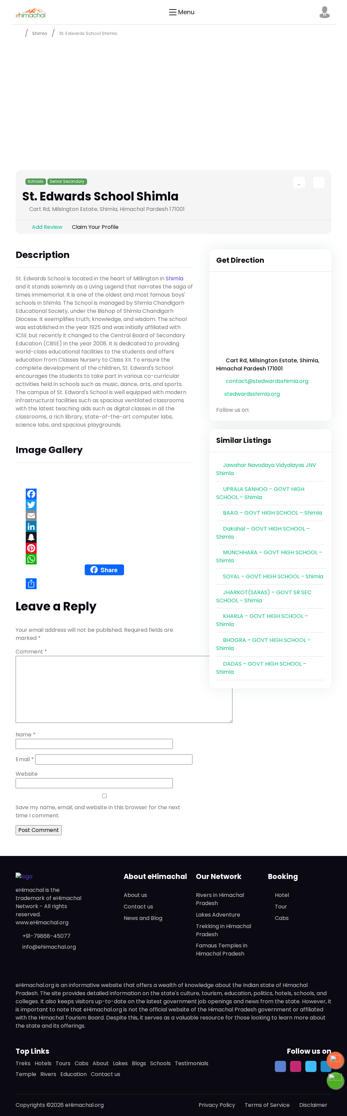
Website (27, 774)
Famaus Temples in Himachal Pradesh (221, 950)
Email (25, 759)
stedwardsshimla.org (251, 394)
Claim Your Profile (95, 227)
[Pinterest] (104, 548)
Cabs (282, 918)
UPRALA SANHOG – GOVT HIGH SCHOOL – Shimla (260, 493)
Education (73, 1074)
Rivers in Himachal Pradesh (220, 899)
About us (135, 895)
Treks (23, 1063)
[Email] (104, 515)
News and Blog (143, 918)
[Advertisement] (174, 92)
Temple (26, 1074)
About (101, 1063)
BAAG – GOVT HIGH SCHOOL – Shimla (272, 513)
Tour (281, 906)
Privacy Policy (217, 1105)
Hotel (282, 895)
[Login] (307, 183)
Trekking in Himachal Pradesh (223, 930)
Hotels (43, 1063)
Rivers (48, 1074)
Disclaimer (313, 1105)
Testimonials (191, 1063)
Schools (35, 181)
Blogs (139, 1063)
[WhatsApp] (104, 559)
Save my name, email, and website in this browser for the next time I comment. (98, 811)
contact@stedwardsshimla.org (267, 381)
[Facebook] (104, 494)
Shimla (39, 33)
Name (26, 734)
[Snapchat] (104, 537)
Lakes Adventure (218, 915)
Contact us (138, 906)
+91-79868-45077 (46, 936)
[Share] (104, 583)
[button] (324, 12)
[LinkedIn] (104, 526)
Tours (63, 1063)
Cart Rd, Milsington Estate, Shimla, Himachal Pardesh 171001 (268, 364)
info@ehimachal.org (49, 947)
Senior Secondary (67, 181)
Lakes (120, 1063)
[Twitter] (104, 504)
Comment (31, 652)
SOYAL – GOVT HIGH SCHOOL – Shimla (273, 576)
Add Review (47, 227)
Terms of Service (267, 1105)
